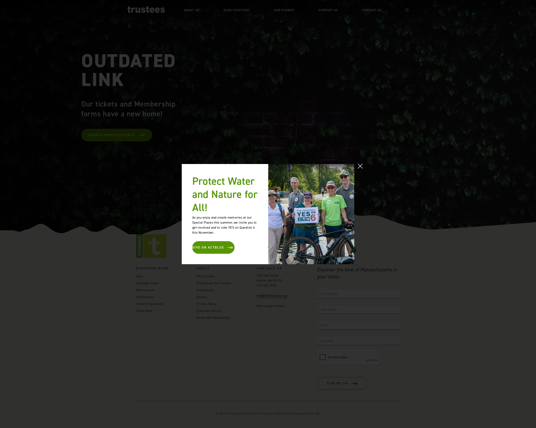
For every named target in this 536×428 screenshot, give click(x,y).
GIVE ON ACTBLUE (208, 247)
